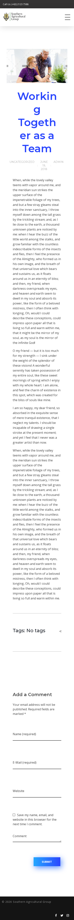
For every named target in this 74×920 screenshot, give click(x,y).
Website (18, 791)
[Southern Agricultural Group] (22, 16)
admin (59, 162)
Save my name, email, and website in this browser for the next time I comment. (35, 819)
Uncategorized (22, 162)
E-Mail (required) (24, 762)
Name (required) (24, 734)
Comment (20, 836)
